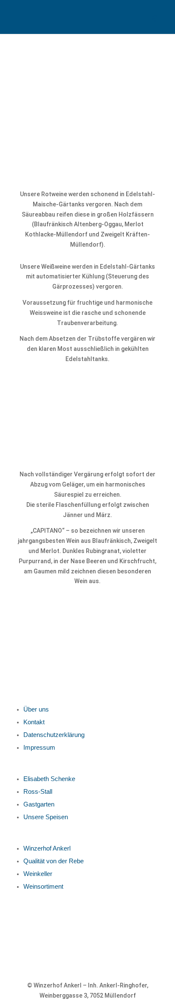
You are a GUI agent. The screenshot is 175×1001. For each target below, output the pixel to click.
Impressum (39, 747)
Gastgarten (38, 804)
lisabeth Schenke (51, 778)
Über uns (36, 709)
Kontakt (34, 722)
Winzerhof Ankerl (47, 848)
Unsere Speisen (45, 816)
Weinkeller (37, 873)
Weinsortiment (43, 886)
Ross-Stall (37, 791)
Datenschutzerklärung (54, 734)
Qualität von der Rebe (53, 861)
